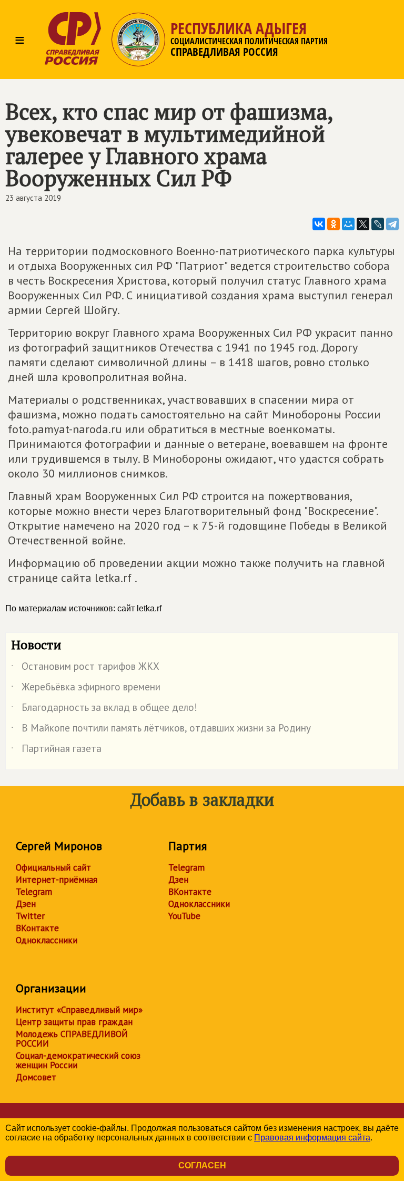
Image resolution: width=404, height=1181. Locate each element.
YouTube (184, 916)
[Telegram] (392, 224)
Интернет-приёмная (56, 879)
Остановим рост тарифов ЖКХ (85, 668)
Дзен (26, 904)
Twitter (30, 916)
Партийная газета (56, 750)
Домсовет (36, 1077)
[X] (363, 224)
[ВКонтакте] (318, 224)
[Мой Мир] (348, 224)
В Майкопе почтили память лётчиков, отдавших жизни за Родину (161, 730)
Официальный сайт (53, 867)
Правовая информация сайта (312, 1137)
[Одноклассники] (333, 224)
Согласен (202, 1165)
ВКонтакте (37, 928)
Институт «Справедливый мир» (79, 1009)
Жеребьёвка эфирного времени (85, 689)
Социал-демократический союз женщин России (78, 1060)
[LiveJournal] (377, 224)
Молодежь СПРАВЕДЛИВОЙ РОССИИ (72, 1038)
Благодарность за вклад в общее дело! (104, 709)
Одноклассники (46, 940)
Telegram (34, 891)
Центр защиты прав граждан (74, 1022)
